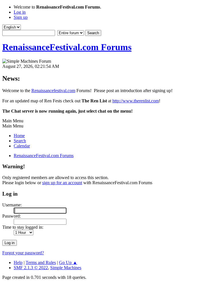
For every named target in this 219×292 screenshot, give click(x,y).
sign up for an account (62, 182)
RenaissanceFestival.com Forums (66, 47)
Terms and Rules (41, 262)
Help (18, 262)
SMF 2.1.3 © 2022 (31, 267)
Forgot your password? (23, 252)
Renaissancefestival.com (53, 90)
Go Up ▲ (68, 262)
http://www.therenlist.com (135, 100)
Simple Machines (65, 267)
